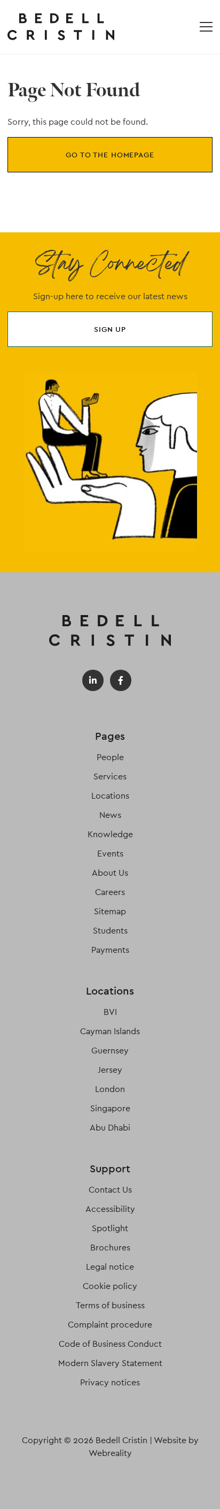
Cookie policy (110, 1286)
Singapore (110, 1108)
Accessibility (110, 1209)
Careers (110, 892)
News (110, 815)
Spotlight (110, 1228)
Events (110, 853)
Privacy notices (110, 1382)
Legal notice (110, 1266)
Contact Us (110, 1189)
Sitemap (110, 911)
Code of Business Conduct (110, 1343)
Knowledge (110, 834)
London (110, 1089)
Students (110, 930)
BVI (110, 1012)
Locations (110, 795)
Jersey (110, 1069)
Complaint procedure (110, 1324)
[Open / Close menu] (206, 27)
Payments (110, 950)
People (110, 757)
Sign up (110, 329)
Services (110, 776)
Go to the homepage (110, 155)
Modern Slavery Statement (110, 1363)
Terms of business (110, 1305)
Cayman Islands (110, 1031)
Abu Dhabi (110, 1127)
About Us (110, 872)
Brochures (110, 1247)
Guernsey (110, 1050)
